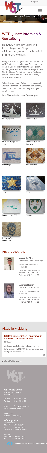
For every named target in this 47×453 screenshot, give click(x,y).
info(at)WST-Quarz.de (21, 406)
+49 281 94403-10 (19, 399)
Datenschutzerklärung (12, 416)
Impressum (8, 413)
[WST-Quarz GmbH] (11, 11)
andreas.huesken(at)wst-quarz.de (30, 292)
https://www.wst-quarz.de (14, 408)
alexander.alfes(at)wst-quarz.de (29, 265)
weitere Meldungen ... (12, 361)
